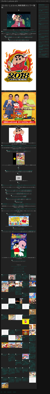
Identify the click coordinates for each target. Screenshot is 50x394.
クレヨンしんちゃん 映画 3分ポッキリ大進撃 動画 (43, 37)
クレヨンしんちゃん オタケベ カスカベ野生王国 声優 (44, 18)
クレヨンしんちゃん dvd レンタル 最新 (43, 52)
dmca (37, 1)
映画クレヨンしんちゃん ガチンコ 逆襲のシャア (43, 24)
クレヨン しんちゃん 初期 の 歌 (43, 12)
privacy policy (43, 1)
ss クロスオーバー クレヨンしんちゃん (43, 21)
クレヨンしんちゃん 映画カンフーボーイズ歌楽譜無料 (43, 54)
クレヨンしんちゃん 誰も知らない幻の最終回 (43, 49)
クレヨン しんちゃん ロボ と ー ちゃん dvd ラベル (18, 266)
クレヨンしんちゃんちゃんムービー (43, 28)
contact (39, 1)
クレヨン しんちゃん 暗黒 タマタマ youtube (44, 42)
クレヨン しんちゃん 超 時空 (43, 56)
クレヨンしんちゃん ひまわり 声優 (44, 31)
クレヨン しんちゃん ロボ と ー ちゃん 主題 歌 (19, 273)
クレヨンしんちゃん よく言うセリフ (43, 39)
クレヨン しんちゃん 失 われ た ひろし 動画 (43, 10)
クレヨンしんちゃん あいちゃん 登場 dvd (43, 34)
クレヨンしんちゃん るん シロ (43, 26)
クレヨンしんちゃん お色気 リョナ (44, 7)
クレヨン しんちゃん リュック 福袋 (18, 271)
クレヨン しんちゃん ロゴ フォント (18, 269)
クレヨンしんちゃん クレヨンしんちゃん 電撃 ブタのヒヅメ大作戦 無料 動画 (44, 45)
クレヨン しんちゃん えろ (9, 1)
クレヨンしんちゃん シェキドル (43, 14)
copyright (47, 1)
